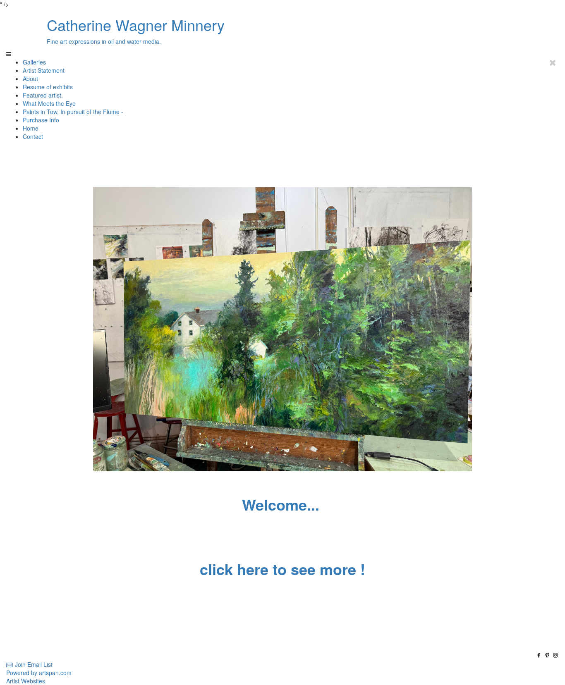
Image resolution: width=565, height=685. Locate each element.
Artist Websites (25, 681)
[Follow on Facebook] (540, 656)
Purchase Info (41, 120)
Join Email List (34, 664)
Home (30, 128)
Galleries (34, 62)
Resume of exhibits (48, 87)
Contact (33, 136)
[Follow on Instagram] (555, 656)
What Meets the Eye (49, 103)
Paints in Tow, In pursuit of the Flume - (73, 111)
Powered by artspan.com (39, 672)
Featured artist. (43, 95)
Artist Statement (44, 70)
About (30, 78)
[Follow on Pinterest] (548, 656)
